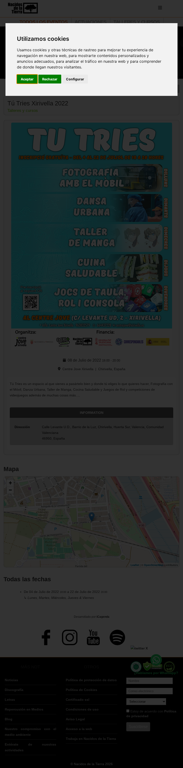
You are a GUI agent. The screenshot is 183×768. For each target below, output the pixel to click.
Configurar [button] (75, 79)
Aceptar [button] (27, 79)
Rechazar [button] (49, 79)
